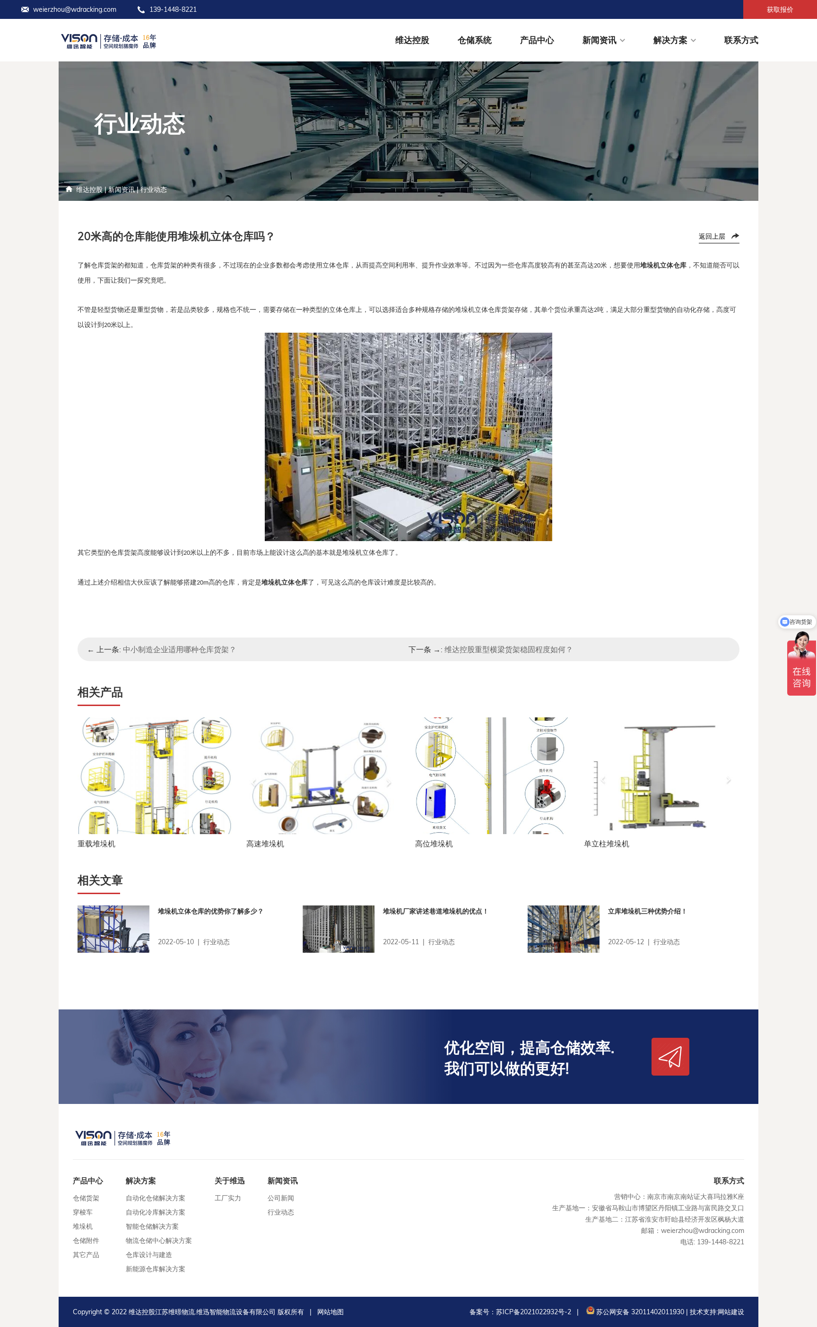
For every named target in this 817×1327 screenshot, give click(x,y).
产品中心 (537, 39)
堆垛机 (83, 1226)
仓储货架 (86, 1198)
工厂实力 (228, 1198)
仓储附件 (86, 1240)
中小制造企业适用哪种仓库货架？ (179, 649)
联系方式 (741, 39)
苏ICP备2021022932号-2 (533, 1312)
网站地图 (330, 1312)
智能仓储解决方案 (152, 1226)
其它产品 (86, 1254)
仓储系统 (475, 39)
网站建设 (731, 1312)
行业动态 (153, 189)
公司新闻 (281, 1198)
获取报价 (780, 9)
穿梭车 (83, 1212)
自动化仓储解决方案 (155, 1198)
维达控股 (412, 39)
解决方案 (670, 39)
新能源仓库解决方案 (155, 1269)
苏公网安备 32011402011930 (639, 1312)
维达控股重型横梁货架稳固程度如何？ (508, 649)
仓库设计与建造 (149, 1254)
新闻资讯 (599, 39)
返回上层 (712, 236)
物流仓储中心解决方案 (159, 1240)
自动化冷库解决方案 (155, 1212)
